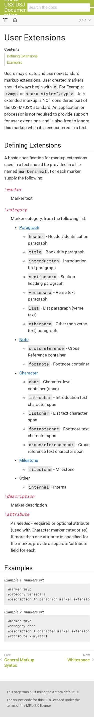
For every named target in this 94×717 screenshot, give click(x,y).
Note (24, 339)
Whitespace (78, 659)
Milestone (28, 460)
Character (28, 372)
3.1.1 (83, 20)
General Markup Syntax (19, 662)
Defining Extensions (22, 56)
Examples (14, 62)
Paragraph (29, 227)
